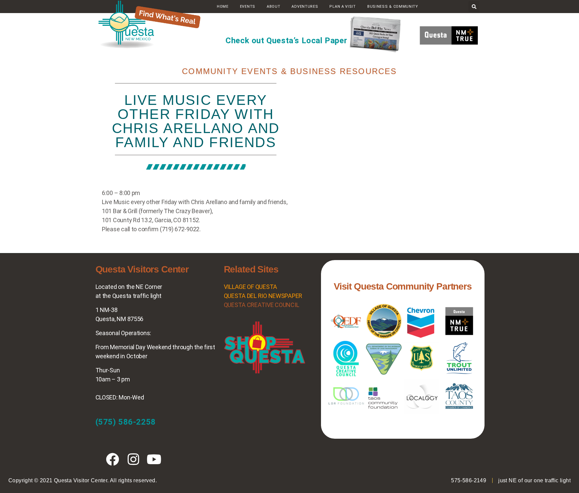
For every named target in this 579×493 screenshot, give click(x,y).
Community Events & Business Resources (289, 71)
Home (223, 6)
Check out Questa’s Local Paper (286, 40)
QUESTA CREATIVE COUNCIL (261, 304)
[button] (473, 6)
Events (247, 6)
